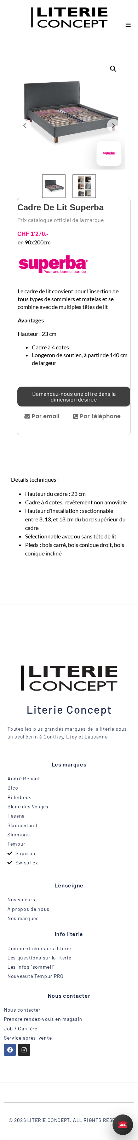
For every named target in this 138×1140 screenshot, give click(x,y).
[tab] (41, 416)
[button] (128, 24)
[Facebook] (10, 1050)
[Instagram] (24, 1050)
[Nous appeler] (123, 1124)
